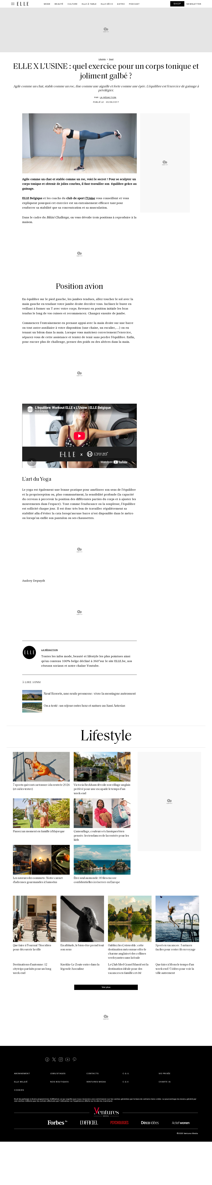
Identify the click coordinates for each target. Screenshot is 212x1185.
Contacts (92, 1073)
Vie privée (164, 1073)
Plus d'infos (118, 1100)
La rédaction (108, 97)
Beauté (59, 3)
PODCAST (134, 3)
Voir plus (106, 987)
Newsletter (193, 3)
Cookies (19, 1090)
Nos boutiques (59, 1081)
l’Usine (90, 198)
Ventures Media (96, 1081)
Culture (73, 3)
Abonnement (22, 1073)
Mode (47, 3)
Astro (121, 3)
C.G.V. (126, 1081)
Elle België (21, 1081)
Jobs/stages (58, 1073)
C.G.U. (126, 1073)
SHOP (177, 3)
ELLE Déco (107, 3)
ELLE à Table (89, 3)
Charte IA (165, 1081)
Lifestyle (106, 736)
